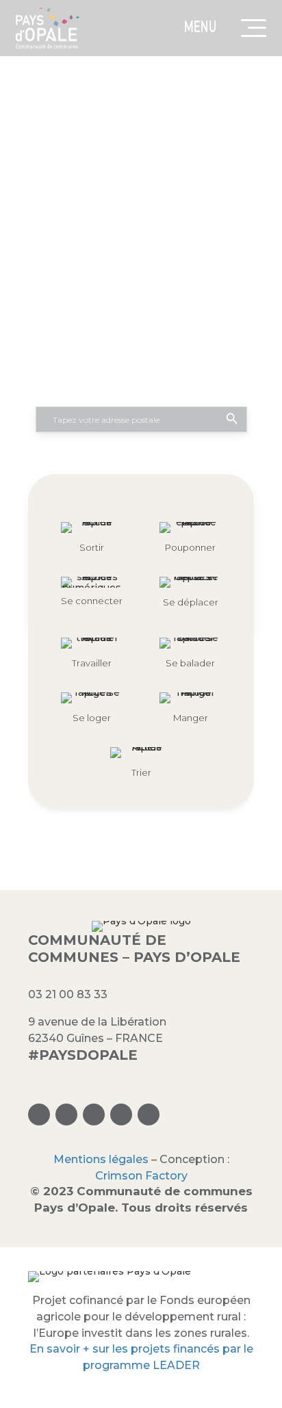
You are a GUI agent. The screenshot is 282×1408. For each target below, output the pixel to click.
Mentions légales (101, 1159)
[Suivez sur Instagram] (39, 1114)
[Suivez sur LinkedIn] (121, 1114)
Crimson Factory (141, 1175)
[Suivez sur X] (94, 1114)
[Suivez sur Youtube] (148, 1114)
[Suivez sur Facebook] (66, 1114)
